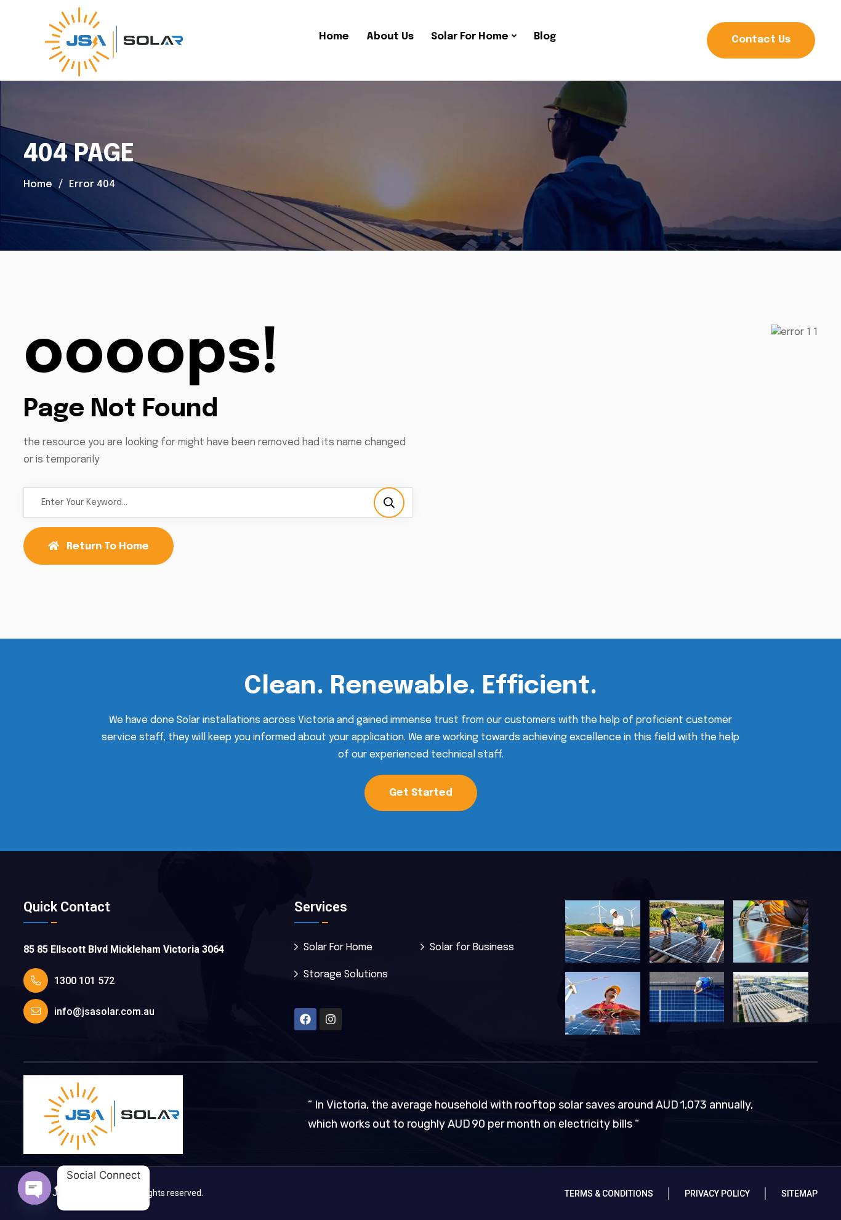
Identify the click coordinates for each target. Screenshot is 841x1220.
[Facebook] (305, 1019)
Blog (545, 36)
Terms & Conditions (609, 1193)
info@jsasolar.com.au (104, 1011)
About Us (390, 36)
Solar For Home (470, 36)
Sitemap (799, 1193)
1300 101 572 (84, 981)
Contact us (761, 39)
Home (334, 36)
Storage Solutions (346, 974)
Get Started (421, 793)
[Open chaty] (34, 1188)
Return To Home (107, 546)
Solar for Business (472, 947)
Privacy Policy (717, 1193)
